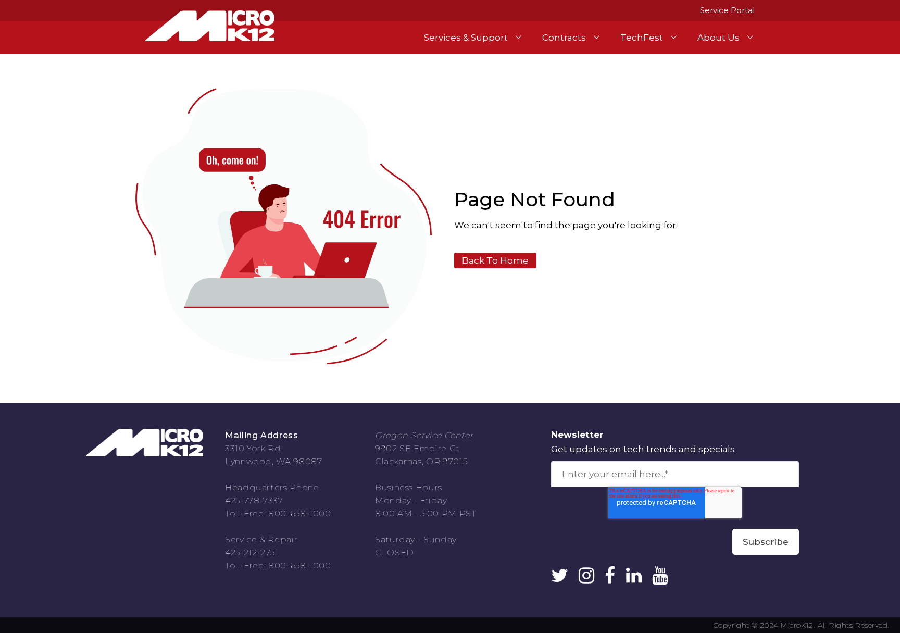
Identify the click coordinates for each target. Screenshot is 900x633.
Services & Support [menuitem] (466, 37)
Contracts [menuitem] (564, 37)
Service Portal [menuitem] (727, 10)
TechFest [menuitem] (641, 37)
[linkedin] (634, 578)
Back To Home (495, 260)
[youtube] (660, 578)
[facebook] (610, 578)
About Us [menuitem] (718, 37)
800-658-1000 (299, 513)
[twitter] (559, 578)
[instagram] (586, 578)
